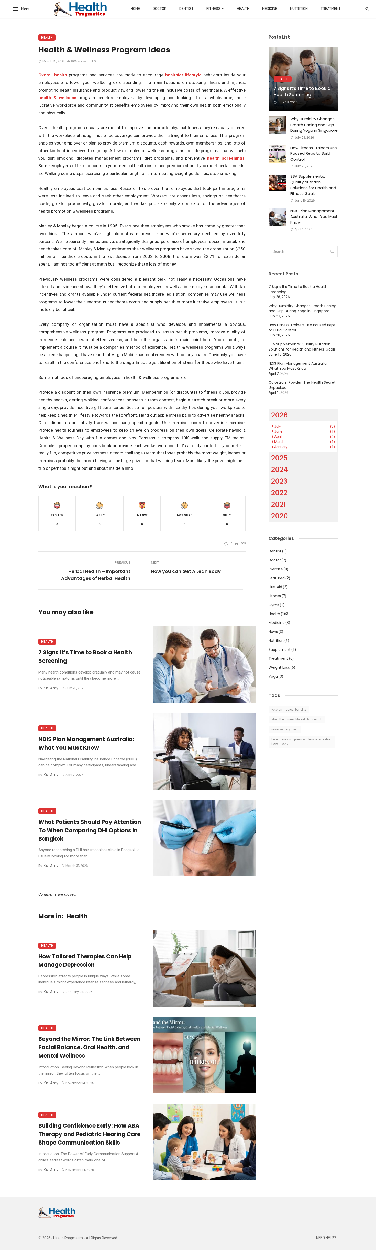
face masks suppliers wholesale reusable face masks (300, 742)
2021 (278, 504)
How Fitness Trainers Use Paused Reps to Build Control (313, 153)
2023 (279, 481)
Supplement (280, 649)
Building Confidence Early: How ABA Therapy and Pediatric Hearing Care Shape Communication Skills (89, 1134)
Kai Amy (50, 687)
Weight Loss (279, 667)
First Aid (275, 587)
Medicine (269, 9)
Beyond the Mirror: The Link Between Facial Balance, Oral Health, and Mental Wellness (89, 1047)
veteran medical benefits (288, 709)
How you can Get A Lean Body (186, 571)
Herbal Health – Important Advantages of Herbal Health (95, 574)
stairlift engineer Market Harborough (296, 719)
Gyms (274, 604)
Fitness (213, 9)
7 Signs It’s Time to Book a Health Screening (85, 656)
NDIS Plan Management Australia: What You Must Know (86, 743)
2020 (279, 516)
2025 (279, 458)
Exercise (276, 569)
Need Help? (326, 1238)
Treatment (330, 9)
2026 (279, 415)
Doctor (160, 9)
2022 (279, 493)
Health (243, 9)
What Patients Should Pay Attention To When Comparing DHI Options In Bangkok (89, 830)
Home (135, 9)
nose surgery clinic (284, 729)
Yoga (273, 676)
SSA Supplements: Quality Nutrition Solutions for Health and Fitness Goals (313, 185)
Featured (277, 578)
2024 (279, 469)
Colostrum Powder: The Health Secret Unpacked (302, 385)
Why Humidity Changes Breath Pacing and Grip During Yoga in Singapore (314, 124)
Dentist (186, 9)
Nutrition (299, 9)
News (273, 631)
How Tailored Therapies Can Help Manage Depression (84, 961)
